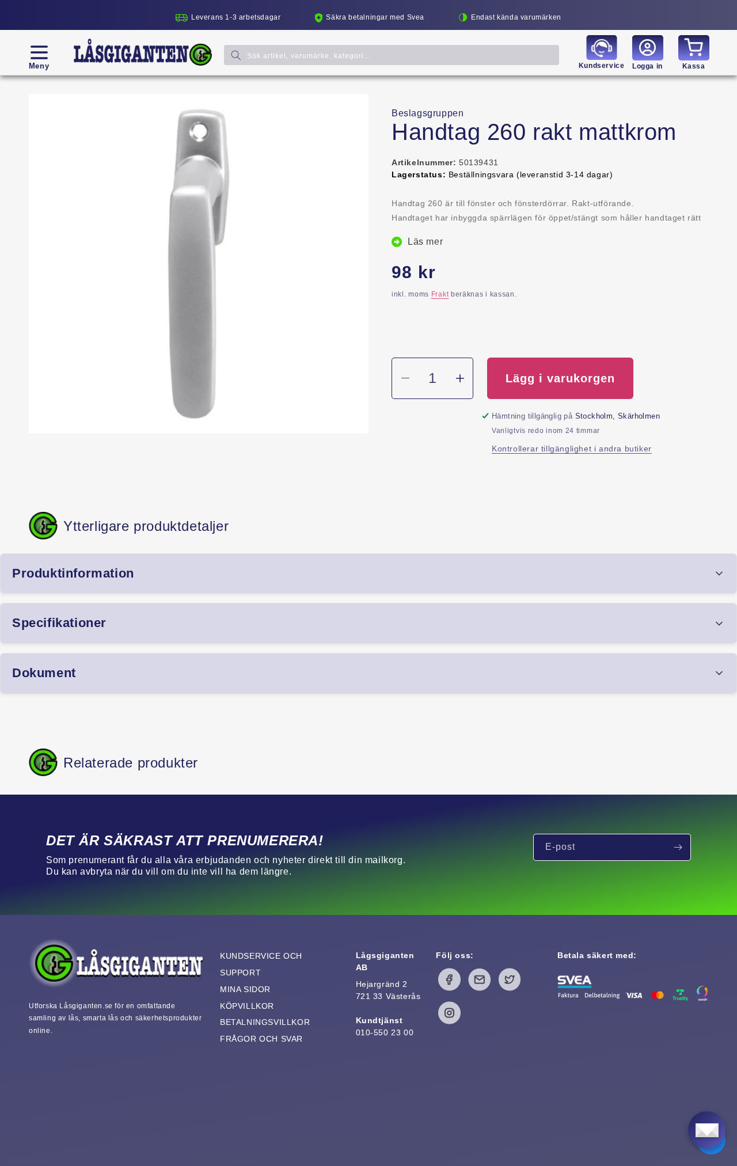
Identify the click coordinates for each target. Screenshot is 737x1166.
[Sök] (236, 55)
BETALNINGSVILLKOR (265, 1022)
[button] (39, 52)
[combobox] (391, 55)
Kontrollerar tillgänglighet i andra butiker (572, 448)
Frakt (440, 294)
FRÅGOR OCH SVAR (261, 1038)
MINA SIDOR (245, 989)
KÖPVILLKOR (247, 1006)
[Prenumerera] (677, 847)
